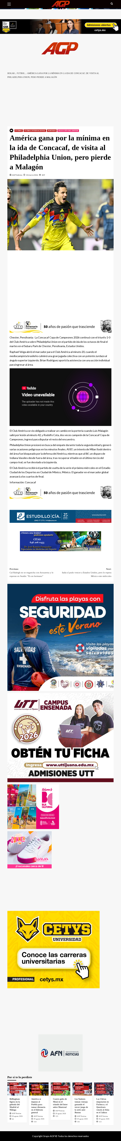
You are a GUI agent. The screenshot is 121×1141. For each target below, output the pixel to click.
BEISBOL (79, 1084)
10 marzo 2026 (32, 175)
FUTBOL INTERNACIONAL (34, 130)
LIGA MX (35, 1089)
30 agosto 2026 (17, 1116)
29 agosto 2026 (39, 1119)
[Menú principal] (10, 3)
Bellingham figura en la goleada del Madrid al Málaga (15, 1104)
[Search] (112, 3)
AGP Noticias (17, 175)
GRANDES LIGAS (80, 1088)
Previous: (31, 572)
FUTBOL (18, 130)
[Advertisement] (60, 102)
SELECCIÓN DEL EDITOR (68, 130)
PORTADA (52, 130)
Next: (86, 572)
